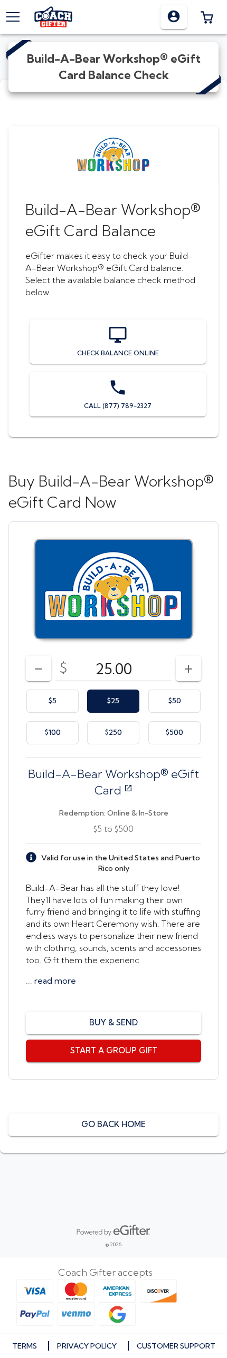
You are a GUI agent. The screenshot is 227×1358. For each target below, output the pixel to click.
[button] (207, 17)
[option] (52, 701)
